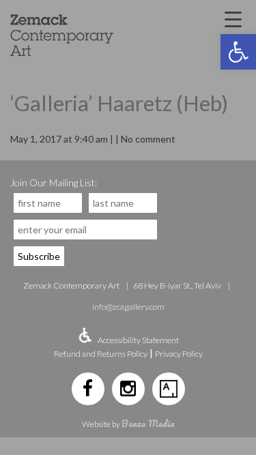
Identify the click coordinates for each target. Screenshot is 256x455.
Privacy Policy (179, 354)
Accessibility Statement (138, 340)
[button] (238, 52)
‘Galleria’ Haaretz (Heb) (119, 103)
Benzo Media (148, 423)
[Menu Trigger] (233, 18)
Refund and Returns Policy (100, 354)
